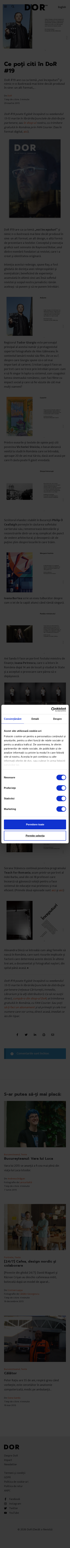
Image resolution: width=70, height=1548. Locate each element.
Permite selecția (35, 835)
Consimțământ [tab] (12, 718)
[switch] (61, 788)
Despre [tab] (57, 718)
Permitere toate (35, 824)
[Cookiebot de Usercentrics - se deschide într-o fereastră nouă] (51, 709)
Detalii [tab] (35, 718)
